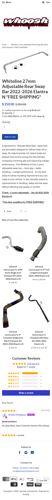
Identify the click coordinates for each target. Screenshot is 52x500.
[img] (8, 410)
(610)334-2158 (26, 467)
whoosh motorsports (28, 491)
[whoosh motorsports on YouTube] (32, 452)
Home (4, 44)
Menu (8, 2)
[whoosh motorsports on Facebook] (19, 452)
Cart (47, 2)
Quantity (6, 122)
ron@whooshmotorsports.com (26, 471)
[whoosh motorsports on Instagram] (25, 452)
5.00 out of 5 (33, 363)
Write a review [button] (26, 392)
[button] (26, 111)
